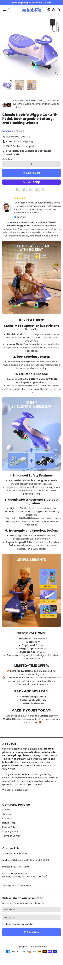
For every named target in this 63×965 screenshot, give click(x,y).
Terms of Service (11, 835)
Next (58, 48)
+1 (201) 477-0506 (19, 866)
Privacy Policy (9, 827)
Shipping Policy (10, 831)
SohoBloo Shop (40, 946)
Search (6, 809)
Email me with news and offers (20, 924)
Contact (7, 814)
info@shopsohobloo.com (18, 885)
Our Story (7, 818)
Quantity (7, 159)
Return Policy (9, 822)
